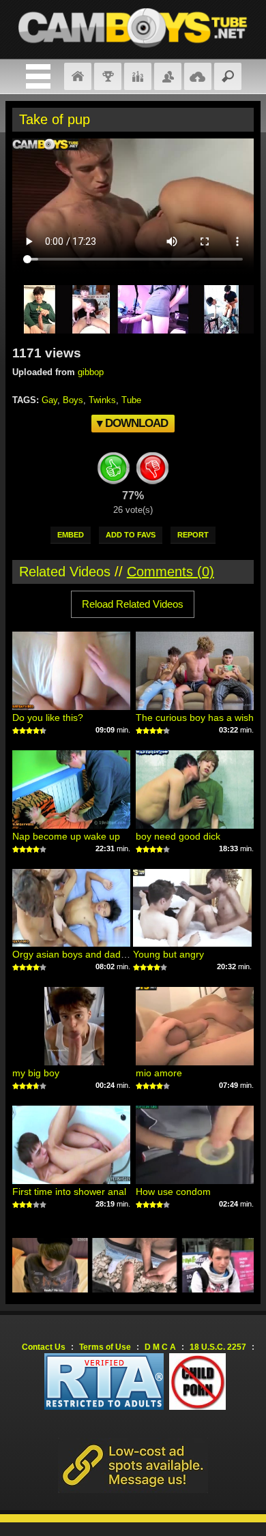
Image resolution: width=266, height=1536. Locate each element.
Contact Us (43, 1347)
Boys (73, 400)
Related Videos (64, 571)
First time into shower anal (69, 1191)
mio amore (159, 1072)
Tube (131, 400)
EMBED (70, 535)
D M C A (160, 1347)
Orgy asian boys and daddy (71, 954)
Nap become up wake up (66, 836)
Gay (49, 400)
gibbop (91, 372)
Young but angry (168, 954)
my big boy (35, 1072)
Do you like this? (47, 717)
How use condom (173, 1191)
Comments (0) (170, 571)
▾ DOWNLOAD (132, 423)
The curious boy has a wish (195, 717)
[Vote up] (113, 470)
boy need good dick (178, 836)
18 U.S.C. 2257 (218, 1347)
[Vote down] (153, 470)
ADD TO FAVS (131, 535)
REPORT (193, 535)
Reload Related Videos (132, 604)
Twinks (102, 400)
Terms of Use (105, 1347)
